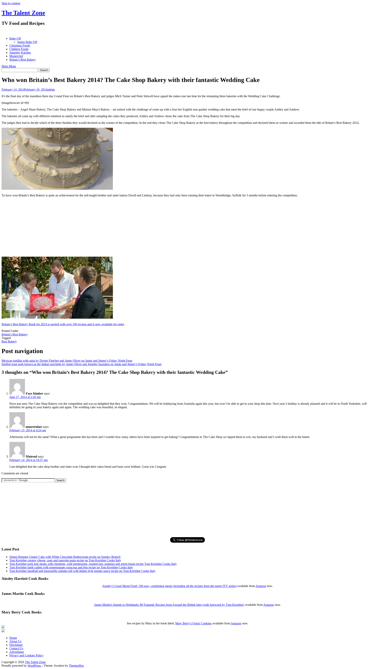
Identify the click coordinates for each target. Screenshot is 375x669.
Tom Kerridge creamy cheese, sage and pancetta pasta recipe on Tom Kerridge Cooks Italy (65, 560)
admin (51, 89)
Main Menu (9, 66)
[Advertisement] (73, 31)
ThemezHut (76, 665)
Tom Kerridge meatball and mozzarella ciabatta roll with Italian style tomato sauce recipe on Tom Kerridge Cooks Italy (82, 571)
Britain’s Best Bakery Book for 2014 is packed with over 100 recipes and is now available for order (63, 324)
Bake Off (15, 38)
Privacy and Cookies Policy (26, 655)
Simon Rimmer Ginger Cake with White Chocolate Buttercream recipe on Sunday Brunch (65, 556)
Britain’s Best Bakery (22, 59)
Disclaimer (16, 645)
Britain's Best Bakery (15, 334)
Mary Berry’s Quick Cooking (193, 623)
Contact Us (16, 648)
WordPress (34, 665)
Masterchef (16, 56)
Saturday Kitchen (20, 52)
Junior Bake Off (27, 42)
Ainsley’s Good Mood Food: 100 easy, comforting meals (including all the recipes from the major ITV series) (169, 586)
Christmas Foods (19, 45)
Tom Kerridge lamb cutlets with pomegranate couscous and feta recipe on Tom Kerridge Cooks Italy (71, 567)
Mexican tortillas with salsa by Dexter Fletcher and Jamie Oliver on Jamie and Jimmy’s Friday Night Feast (67, 360)
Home (13, 637)
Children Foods (19, 49)
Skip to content (11, 3)
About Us (15, 641)
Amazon (260, 586)
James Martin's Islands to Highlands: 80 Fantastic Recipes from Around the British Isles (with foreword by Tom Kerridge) (169, 604)
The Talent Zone (23, 12)
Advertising (16, 652)
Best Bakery (9, 341)
